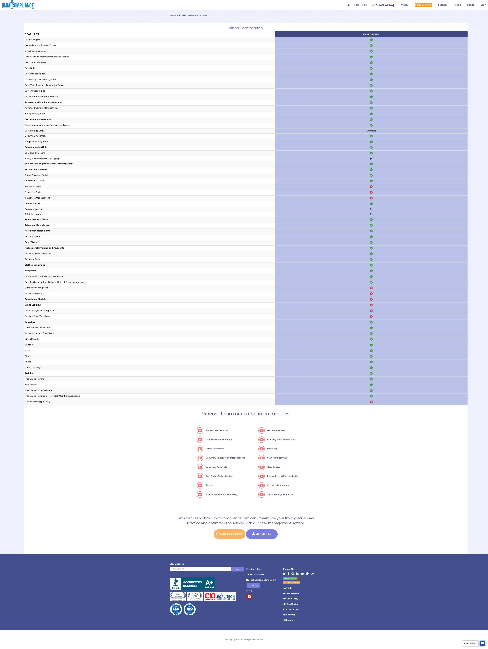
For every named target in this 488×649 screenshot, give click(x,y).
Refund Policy (291, 604)
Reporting (272, 448)
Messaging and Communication (283, 476)
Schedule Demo (423, 5)
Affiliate (288, 588)
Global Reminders (276, 430)
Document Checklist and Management (225, 458)
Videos (404, 5)
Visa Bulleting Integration (280, 494)
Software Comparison (292, 582)
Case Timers (273, 467)
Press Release (291, 593)
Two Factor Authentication (219, 476)
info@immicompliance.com (262, 580)
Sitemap (288, 620)
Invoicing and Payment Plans (281, 439)
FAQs (250, 590)
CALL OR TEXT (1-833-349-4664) (369, 5)
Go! (237, 569)
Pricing (457, 5)
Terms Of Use (291, 609)
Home (173, 15)
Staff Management (277, 458)
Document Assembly (216, 467)
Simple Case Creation (217, 430)
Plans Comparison (290, 578)
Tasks (209, 485)
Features (442, 5)
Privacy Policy (291, 599)
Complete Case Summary (219, 439)
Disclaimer (289, 615)
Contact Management (278, 485)
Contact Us (253, 585)
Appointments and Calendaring (221, 494)
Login (483, 5)
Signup (470, 5)
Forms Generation (215, 448)
